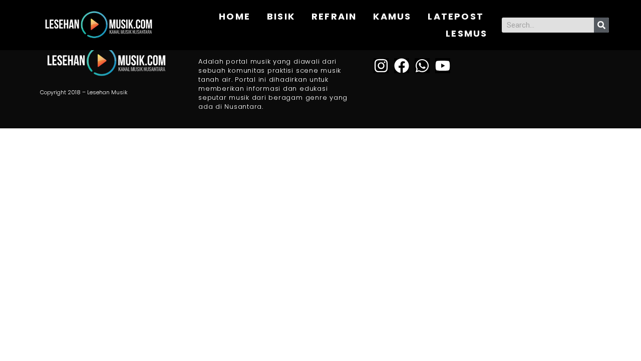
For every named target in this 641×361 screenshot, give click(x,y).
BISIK (281, 16)
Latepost (456, 16)
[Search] (601, 25)
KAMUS (392, 16)
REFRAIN (334, 16)
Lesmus (466, 33)
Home (234, 16)
